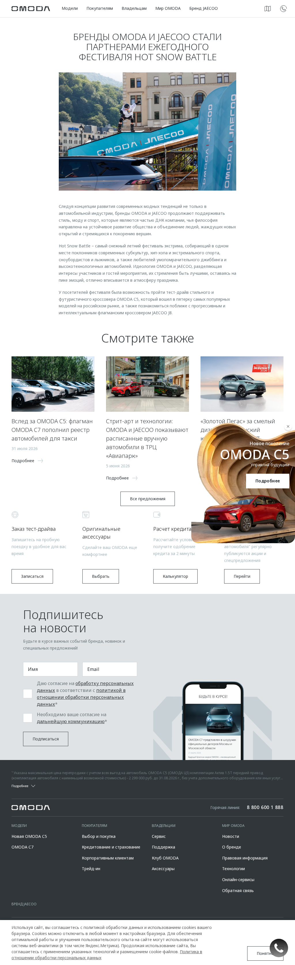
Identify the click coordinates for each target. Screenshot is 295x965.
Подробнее (268, 481)
